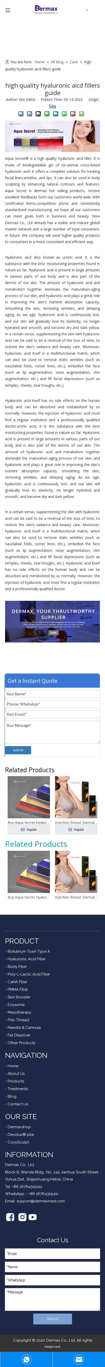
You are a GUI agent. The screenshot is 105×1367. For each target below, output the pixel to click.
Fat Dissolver (19, 1035)
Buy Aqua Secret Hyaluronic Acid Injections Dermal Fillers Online (29, 897)
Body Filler (17, 966)
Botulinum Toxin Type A (29, 951)
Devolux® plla (21, 1134)
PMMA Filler (18, 989)
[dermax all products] (52, 641)
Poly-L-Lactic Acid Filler (29, 974)
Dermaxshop (19, 1127)
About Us (16, 1073)
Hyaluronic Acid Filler (27, 959)
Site (52, 106)
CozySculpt (18, 1142)
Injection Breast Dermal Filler (76, 897)
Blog (12, 1096)
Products (16, 1081)
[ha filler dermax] (52, 150)
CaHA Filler (17, 982)
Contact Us (18, 1104)
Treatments (18, 1089)
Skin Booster (19, 997)
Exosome (16, 1004)
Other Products (21, 1043)
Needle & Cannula (24, 1027)
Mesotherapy (19, 1012)
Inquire (30, 829)
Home (13, 1066)
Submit (18, 750)
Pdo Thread (18, 1020)
